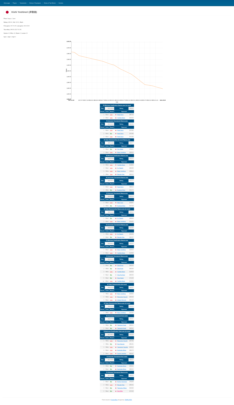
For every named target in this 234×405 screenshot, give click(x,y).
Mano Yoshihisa (121, 152)
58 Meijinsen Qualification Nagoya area (117, 155)
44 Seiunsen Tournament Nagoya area (117, 193)
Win (111, 133)
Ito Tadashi (120, 168)
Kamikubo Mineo (121, 350)
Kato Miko (120, 391)
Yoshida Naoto (121, 117)
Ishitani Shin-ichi (121, 300)
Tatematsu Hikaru (122, 388)
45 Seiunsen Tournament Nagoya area (117, 121)
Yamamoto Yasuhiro (122, 347)
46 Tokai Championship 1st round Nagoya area (117, 139)
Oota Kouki (120, 268)
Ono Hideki (120, 149)
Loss (111, 114)
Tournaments (23, 3)
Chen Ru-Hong (121, 275)
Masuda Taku (120, 174)
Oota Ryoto (120, 265)
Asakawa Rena (121, 190)
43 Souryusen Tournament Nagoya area (117, 224)
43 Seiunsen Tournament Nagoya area (117, 256)
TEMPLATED (128, 400)
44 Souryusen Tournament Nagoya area (117, 177)
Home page (7, 3)
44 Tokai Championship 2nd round (117, 284)
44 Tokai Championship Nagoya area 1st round (117, 303)
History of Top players (35, 3)
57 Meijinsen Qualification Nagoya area (117, 240)
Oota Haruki (120, 278)
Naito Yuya (120, 202)
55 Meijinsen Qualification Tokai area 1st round (117, 331)
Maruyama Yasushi (122, 297)
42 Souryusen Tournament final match (117, 315)
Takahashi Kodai (121, 325)
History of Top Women (50, 3)
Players (15, 3)
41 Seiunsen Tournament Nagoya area (117, 372)
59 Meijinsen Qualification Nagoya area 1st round (117, 105)
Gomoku (61, 3)
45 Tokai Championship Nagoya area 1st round (117, 209)
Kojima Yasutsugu (122, 381)
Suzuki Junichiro (121, 353)
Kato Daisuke (120, 344)
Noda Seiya (120, 114)
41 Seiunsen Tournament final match (117, 356)
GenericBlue (114, 400)
